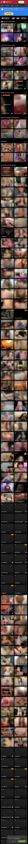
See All (25, 21)
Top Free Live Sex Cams (8, 45)
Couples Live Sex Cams (8, 69)
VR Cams (3, 141)
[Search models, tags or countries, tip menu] (26, 5)
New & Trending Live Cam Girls (10, 117)
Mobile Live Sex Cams (7, 92)
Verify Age (9, 13)
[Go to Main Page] (8, 2)
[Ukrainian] (18, 18)
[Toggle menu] (1, 2)
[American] (13, 18)
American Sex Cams (9, 21)
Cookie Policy (17, 838)
